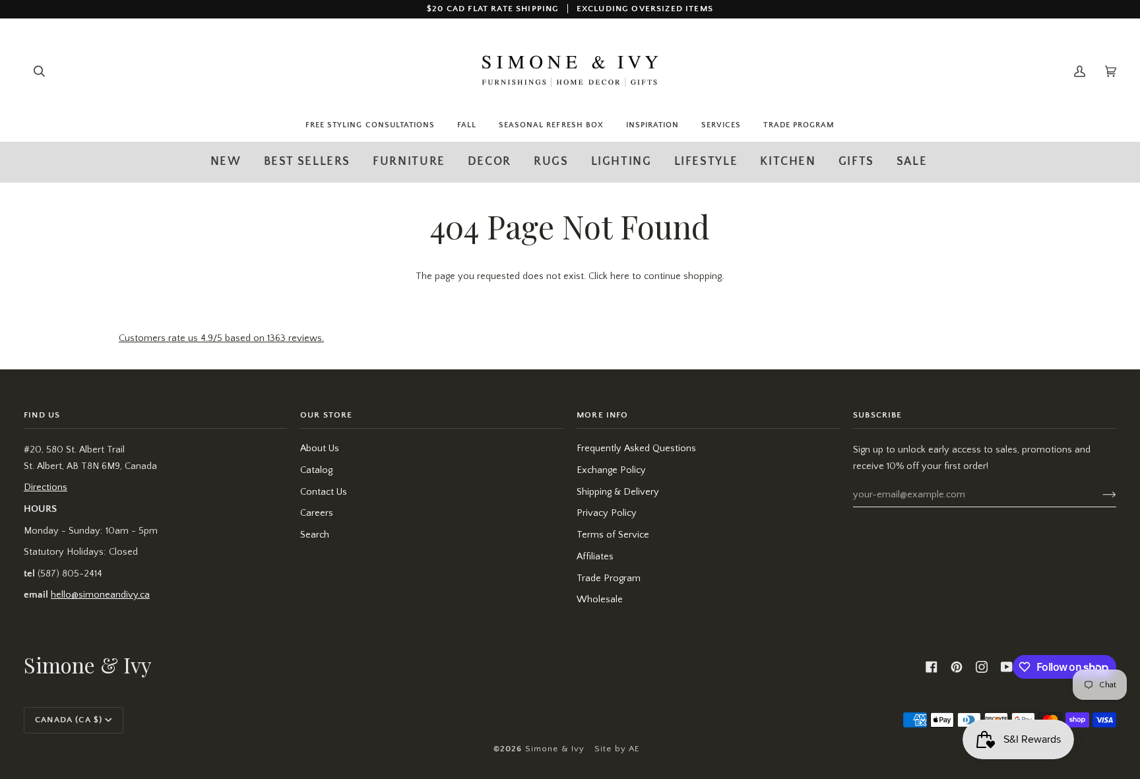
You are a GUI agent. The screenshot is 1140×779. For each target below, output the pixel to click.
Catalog (316, 470)
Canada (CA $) (68, 719)
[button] (409, 162)
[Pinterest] (957, 667)
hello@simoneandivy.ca (100, 595)
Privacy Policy (607, 513)
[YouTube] (1007, 667)
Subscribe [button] (877, 415)
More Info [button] (603, 415)
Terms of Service (613, 535)
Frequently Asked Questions (636, 448)
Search (314, 535)
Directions (45, 487)
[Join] (1098, 494)
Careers (316, 513)
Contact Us (323, 492)
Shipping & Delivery (618, 492)
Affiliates (595, 556)
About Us (319, 448)
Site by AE (617, 748)
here (619, 276)
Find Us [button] (42, 415)
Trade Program (609, 578)
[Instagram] (982, 667)
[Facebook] (931, 667)
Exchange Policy (611, 470)
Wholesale (600, 599)
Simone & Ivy (555, 748)
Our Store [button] (326, 415)
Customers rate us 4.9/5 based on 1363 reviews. (221, 338)
